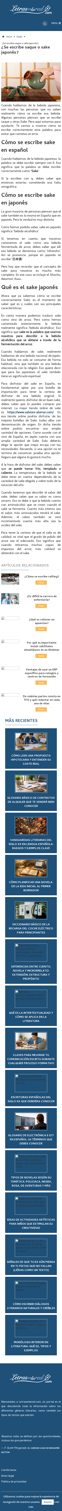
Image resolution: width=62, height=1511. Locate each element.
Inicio (9, 36)
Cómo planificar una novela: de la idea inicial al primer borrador (31, 886)
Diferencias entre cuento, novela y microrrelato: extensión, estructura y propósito (31, 973)
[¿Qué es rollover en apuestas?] (10, 622)
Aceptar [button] (48, 1502)
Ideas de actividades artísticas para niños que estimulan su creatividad (31, 1224)
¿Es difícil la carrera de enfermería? (42, 598)
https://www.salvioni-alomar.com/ (30, 412)
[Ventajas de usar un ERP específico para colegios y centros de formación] (10, 672)
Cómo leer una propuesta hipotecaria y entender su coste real (31, 760)
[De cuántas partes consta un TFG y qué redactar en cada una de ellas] (10, 698)
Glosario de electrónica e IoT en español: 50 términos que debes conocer (31, 1140)
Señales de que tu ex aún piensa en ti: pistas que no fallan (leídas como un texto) (31, 1266)
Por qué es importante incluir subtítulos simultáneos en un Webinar (41, 646)
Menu (54, 24)
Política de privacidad (13, 1482)
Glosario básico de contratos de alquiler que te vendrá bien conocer (31, 802)
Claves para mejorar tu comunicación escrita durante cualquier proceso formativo (31, 1059)
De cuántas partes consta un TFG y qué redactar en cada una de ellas (41, 700)
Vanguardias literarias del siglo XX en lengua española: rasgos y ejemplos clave (31, 844)
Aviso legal (7, 1476)
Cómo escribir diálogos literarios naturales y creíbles (31, 1306)
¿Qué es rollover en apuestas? (41, 622)
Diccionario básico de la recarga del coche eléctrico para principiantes (31, 929)
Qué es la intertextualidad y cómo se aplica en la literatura (31, 1017)
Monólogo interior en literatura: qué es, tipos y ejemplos (31, 1346)
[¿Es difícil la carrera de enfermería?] (10, 598)
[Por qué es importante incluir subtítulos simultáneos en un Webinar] (10, 645)
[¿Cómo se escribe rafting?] (10, 579)
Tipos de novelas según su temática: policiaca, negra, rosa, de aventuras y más (31, 1182)
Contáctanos (8, 1470)
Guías (19, 36)
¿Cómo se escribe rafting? (41, 577)
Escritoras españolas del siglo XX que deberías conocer (31, 1099)
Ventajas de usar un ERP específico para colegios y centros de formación (42, 673)
